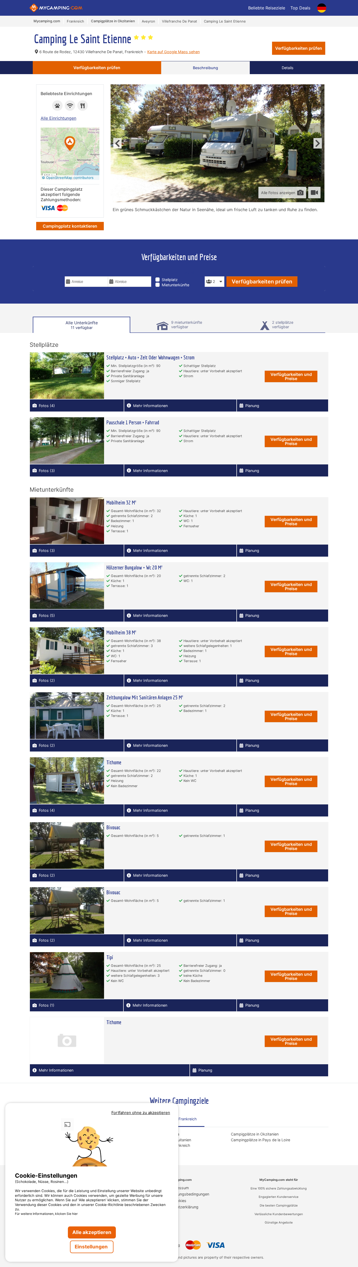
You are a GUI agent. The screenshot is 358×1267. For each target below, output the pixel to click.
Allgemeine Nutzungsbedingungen (179, 1194)
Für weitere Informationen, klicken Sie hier (46, 1214)
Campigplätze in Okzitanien (255, 1134)
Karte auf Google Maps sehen (173, 52)
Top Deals (300, 7)
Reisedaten (76, 272)
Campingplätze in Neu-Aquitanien (161, 1140)
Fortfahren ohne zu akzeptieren (140, 1112)
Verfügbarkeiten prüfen (298, 48)
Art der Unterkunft (176, 272)
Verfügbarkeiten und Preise (291, 376)
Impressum (179, 1188)
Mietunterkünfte (175, 285)
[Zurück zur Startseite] (56, 8)
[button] (70, 144)
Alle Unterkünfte (82, 325)
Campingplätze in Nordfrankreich (161, 1145)
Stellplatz (170, 279)
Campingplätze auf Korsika (155, 1134)
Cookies (179, 1200)
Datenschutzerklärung (179, 1207)
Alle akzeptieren (91, 1232)
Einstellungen (92, 1247)
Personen (214, 272)
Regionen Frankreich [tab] (179, 1119)
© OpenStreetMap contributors (68, 177)
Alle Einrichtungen (58, 118)
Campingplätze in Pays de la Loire (260, 1140)
